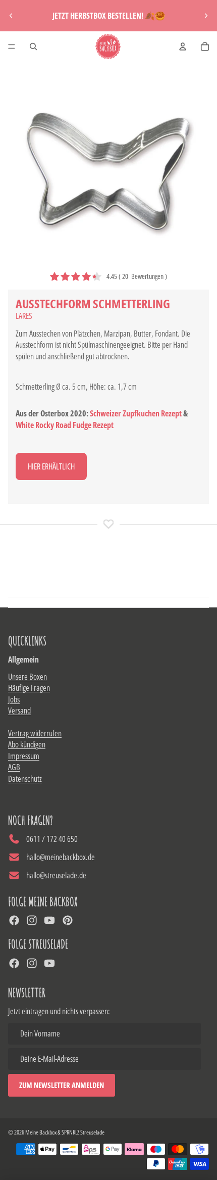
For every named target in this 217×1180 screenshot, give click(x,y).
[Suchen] (33, 46)
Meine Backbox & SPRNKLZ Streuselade (64, 1132)
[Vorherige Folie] (11, 16)
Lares (24, 315)
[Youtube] (49, 920)
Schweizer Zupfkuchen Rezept (136, 413)
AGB (14, 767)
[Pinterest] (68, 920)
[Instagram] (32, 920)
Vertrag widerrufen (35, 733)
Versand (19, 710)
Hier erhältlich (51, 466)
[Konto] (183, 46)
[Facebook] (14, 920)
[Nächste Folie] (206, 16)
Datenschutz (25, 778)
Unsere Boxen (27, 676)
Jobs (14, 699)
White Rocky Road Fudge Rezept (65, 425)
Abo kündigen (26, 744)
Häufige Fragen (29, 687)
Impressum (23, 756)
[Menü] (11, 46)
